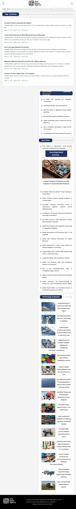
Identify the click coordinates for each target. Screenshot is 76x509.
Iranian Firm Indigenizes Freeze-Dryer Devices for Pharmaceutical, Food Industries (33, 9)
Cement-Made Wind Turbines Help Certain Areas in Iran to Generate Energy (57, 253)
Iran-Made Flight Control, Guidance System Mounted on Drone (64, 433)
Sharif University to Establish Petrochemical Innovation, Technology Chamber (64, 420)
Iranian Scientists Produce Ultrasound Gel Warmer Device (57, 276)
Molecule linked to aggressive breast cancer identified (57, 111)
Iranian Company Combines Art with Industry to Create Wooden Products (56, 182)
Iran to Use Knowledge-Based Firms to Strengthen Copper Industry (57, 270)
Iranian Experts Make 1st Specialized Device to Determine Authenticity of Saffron (57, 289)
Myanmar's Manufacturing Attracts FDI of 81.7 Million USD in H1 (25, 62)
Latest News (46, 92)
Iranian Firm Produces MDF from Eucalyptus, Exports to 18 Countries (57, 263)
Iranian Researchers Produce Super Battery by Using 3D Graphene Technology (57, 246)
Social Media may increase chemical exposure (57, 133)
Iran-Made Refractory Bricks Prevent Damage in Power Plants (57, 193)
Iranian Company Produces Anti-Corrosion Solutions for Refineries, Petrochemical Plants (60, 459)
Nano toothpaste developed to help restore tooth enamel (57, 128)
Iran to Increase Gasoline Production (16, 47)
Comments (46, 95)
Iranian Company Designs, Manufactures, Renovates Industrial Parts (64, 371)
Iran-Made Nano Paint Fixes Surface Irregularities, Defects (63, 358)
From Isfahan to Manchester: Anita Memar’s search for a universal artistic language (57, 147)
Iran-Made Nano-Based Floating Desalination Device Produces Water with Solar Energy (64, 383)
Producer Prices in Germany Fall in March (17, 23)
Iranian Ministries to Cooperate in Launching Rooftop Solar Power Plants (64, 307)
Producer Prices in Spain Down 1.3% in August (19, 74)
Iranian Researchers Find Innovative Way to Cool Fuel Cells (57, 234)
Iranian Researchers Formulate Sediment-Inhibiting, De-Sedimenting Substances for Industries (59, 345)
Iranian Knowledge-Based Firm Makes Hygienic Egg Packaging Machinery (64, 473)
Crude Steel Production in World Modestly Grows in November (24, 35)
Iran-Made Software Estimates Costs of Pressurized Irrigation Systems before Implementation (57, 207)
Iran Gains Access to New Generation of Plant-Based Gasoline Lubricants (57, 221)
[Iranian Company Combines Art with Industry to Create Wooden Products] (56, 169)
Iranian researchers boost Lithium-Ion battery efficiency (57, 122)
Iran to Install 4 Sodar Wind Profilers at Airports (63, 484)
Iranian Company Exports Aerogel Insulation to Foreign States (57, 199)
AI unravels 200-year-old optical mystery (55, 106)
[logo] (37, 3)
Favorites (66, 92)
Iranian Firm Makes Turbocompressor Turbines (56, 258)
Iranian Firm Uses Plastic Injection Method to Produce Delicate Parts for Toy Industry (64, 445)
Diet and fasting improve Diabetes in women (56, 116)
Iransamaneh (49, 504)
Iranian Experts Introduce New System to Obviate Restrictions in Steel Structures (64, 331)
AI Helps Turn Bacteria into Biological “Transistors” (57, 100)
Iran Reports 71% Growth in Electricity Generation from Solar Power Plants (57, 214)
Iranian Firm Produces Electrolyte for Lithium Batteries (57, 240)
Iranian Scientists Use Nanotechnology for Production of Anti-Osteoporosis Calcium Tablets (57, 283)
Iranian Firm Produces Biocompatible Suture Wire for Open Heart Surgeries (57, 227)
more (68, 297)
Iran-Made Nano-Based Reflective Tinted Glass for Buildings (64, 318)
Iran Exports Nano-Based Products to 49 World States (63, 407)
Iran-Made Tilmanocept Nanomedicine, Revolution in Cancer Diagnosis (64, 396)
